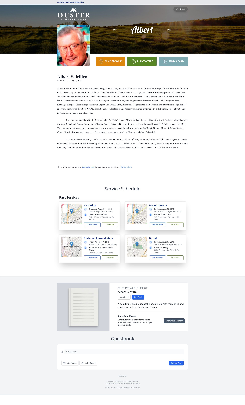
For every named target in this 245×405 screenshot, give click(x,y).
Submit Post (176, 363)
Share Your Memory (174, 321)
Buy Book (138, 297)
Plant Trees (110, 225)
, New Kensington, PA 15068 (101, 252)
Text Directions (92, 225)
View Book (124, 297)
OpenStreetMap (125, 387)
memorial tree (88, 166)
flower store (126, 166)
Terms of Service (129, 383)
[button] (71, 211)
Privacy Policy (115, 383)
